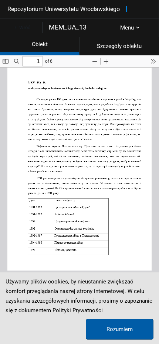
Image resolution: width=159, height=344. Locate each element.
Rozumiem (119, 329)
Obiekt (40, 44)
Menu (127, 27)
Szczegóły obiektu (119, 46)
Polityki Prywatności (78, 310)
